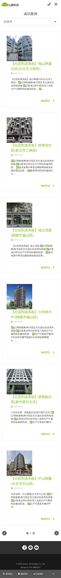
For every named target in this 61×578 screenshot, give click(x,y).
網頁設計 (37, 567)
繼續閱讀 (45, 101)
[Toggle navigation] (56, 4)
